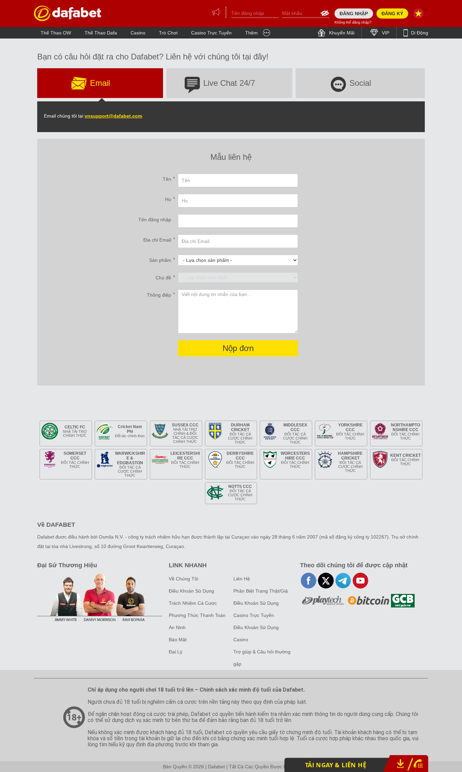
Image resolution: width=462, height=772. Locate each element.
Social (360, 83)
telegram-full (343, 581)
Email (100, 83)
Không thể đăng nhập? (352, 22)
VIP (384, 32)
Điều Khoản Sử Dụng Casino (256, 633)
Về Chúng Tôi (183, 578)
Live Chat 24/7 (229, 83)
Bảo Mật (178, 639)
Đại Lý (175, 651)
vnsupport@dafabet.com (113, 116)
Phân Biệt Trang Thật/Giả (260, 591)
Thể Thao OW (56, 32)
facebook (309, 581)
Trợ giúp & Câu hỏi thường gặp (262, 658)
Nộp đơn (238, 348)
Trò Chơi (168, 32)
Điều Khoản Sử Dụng (191, 591)
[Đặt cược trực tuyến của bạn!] (67, 13)
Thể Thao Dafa (101, 32)
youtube (360, 581)
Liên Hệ (241, 578)
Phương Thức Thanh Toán (197, 615)
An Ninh (177, 627)
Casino (138, 32)
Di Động (419, 32)
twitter (326, 581)
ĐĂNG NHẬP (354, 13)
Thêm (251, 32)
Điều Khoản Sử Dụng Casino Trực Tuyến (256, 609)
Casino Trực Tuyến (211, 32)
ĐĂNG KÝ (392, 13)
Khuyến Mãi (341, 32)
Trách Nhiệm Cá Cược (193, 603)
